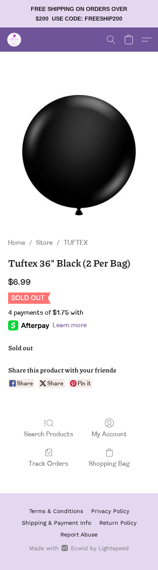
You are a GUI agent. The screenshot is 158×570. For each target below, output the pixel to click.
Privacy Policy (110, 511)
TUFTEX (76, 243)
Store (44, 243)
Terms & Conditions (56, 511)
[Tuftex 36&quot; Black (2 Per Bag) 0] (79, 154)
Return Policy (118, 523)
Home (16, 243)
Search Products (48, 434)
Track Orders (48, 464)
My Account (109, 434)
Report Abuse (79, 534)
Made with (78, 548)
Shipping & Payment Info (56, 523)
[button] (14, 39)
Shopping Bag (109, 464)
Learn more (70, 325)
